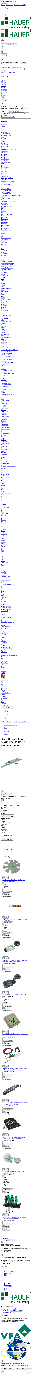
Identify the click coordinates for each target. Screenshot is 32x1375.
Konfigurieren (11, 1368)
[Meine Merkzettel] (2, 52)
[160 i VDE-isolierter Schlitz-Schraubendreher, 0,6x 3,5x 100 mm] (11, 915)
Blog (2, 684)
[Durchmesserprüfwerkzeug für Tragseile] (11, 875)
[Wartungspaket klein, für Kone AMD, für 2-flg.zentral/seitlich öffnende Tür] (11, 955)
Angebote (4, 698)
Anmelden (4, 70)
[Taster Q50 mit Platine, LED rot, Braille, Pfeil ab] (11, 1029)
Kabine (3, 826)
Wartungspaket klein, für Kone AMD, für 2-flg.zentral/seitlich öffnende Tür (14, 960)
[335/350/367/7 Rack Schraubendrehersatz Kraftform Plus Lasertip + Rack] (11, 1212)
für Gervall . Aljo (5, 823)
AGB (5, 1288)
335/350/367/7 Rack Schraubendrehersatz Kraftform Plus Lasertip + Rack (14, 1217)
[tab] (9, 835)
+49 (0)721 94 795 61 (8, 1240)
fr (6, 13)
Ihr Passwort (4, 69)
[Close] (2, 791)
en (7, 10)
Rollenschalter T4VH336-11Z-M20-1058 (14, 994)
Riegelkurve (4, 829)
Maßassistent (4, 680)
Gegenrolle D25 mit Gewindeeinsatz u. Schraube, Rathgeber (13, 1172)
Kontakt (3, 5)
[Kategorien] (3, 678)
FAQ (24, 5)
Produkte (3, 126)
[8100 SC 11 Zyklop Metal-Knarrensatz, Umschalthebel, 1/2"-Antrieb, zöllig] (11, 1132)
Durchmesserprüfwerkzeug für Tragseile (13, 880)
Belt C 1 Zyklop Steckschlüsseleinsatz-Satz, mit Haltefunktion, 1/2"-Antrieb (15, 1103)
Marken (3, 468)
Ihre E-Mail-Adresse (7, 67)
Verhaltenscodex (18, 5)
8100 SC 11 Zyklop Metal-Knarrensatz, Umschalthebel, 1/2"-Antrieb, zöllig (13, 1137)
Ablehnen (3, 1368)
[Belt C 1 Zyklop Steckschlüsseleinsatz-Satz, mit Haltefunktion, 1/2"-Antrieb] (11, 1098)
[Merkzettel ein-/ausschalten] (5, 877)
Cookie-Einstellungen (10, 1271)
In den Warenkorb (7, 891)
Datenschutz (7, 1285)
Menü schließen (8, 708)
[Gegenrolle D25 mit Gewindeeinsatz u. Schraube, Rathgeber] (11, 1167)
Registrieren (4, 80)
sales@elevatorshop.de (7, 1312)
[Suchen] (2, 42)
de (7, 8)
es (7, 11)
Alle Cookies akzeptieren (23, 1368)
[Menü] (2, 39)
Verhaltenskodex (9, 1286)
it (6, 15)
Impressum (7, 1283)
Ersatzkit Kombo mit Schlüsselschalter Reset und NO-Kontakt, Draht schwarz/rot (14, 1069)
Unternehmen (9, 5)
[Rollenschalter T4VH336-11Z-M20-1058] (11, 990)
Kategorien (4, 597)
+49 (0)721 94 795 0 (11, 1309)
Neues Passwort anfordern (8, 72)
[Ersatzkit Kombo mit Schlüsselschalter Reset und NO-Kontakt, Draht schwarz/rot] (11, 1064)
